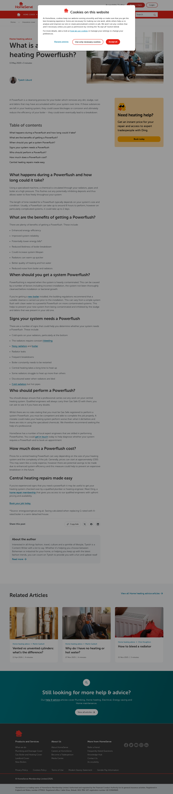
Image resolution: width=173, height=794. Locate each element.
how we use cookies (79, 31)
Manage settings (61, 42)
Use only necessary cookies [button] (88, 42)
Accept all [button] (113, 42)
